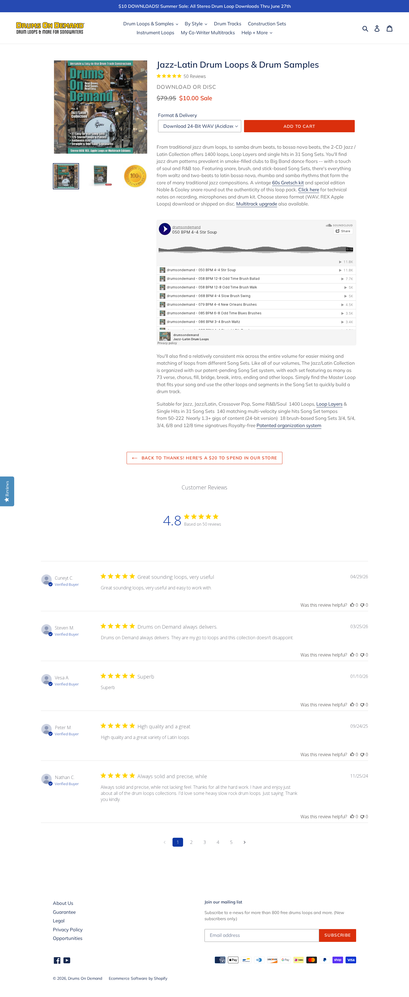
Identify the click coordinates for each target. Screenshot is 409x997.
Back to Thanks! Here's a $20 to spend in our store (208, 457)
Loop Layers (329, 404)
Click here (308, 189)
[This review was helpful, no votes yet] (352, 605)
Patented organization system (289, 425)
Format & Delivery (177, 115)
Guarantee (64, 912)
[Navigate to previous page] (164, 842)
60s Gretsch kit (288, 182)
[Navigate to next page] (244, 842)
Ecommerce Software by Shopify (138, 978)
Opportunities (67, 938)
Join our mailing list (223, 902)
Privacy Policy (68, 929)
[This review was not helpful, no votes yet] (362, 605)
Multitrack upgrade (256, 204)
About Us (63, 903)
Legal (59, 920)
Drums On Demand (85, 978)
